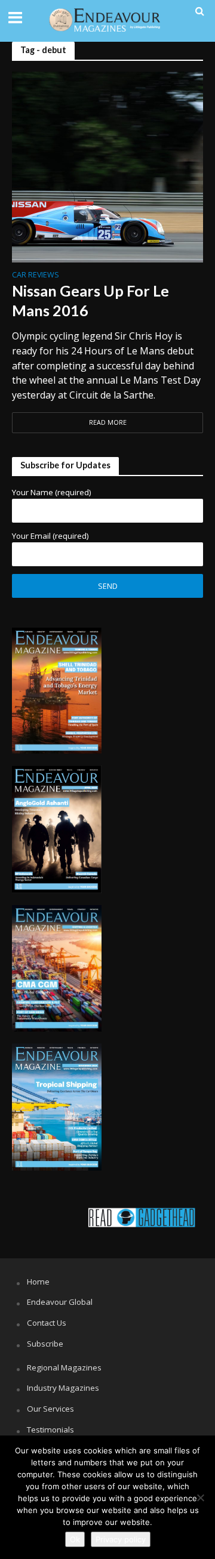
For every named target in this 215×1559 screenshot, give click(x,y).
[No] (200, 1498)
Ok (75, 1539)
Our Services (50, 1408)
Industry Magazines (63, 1387)
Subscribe (45, 1343)
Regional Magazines (64, 1367)
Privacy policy (121, 1539)
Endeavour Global (60, 1301)
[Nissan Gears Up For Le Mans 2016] (107, 165)
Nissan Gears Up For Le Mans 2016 (90, 300)
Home (38, 1281)
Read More (108, 422)
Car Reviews (35, 275)
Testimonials (50, 1429)
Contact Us (46, 1322)
